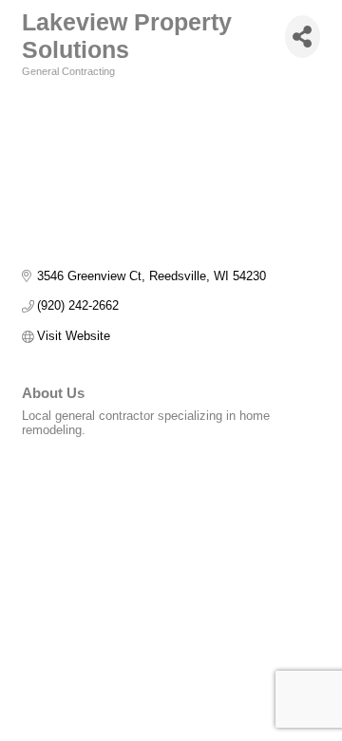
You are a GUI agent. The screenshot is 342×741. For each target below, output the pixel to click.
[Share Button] (302, 36)
